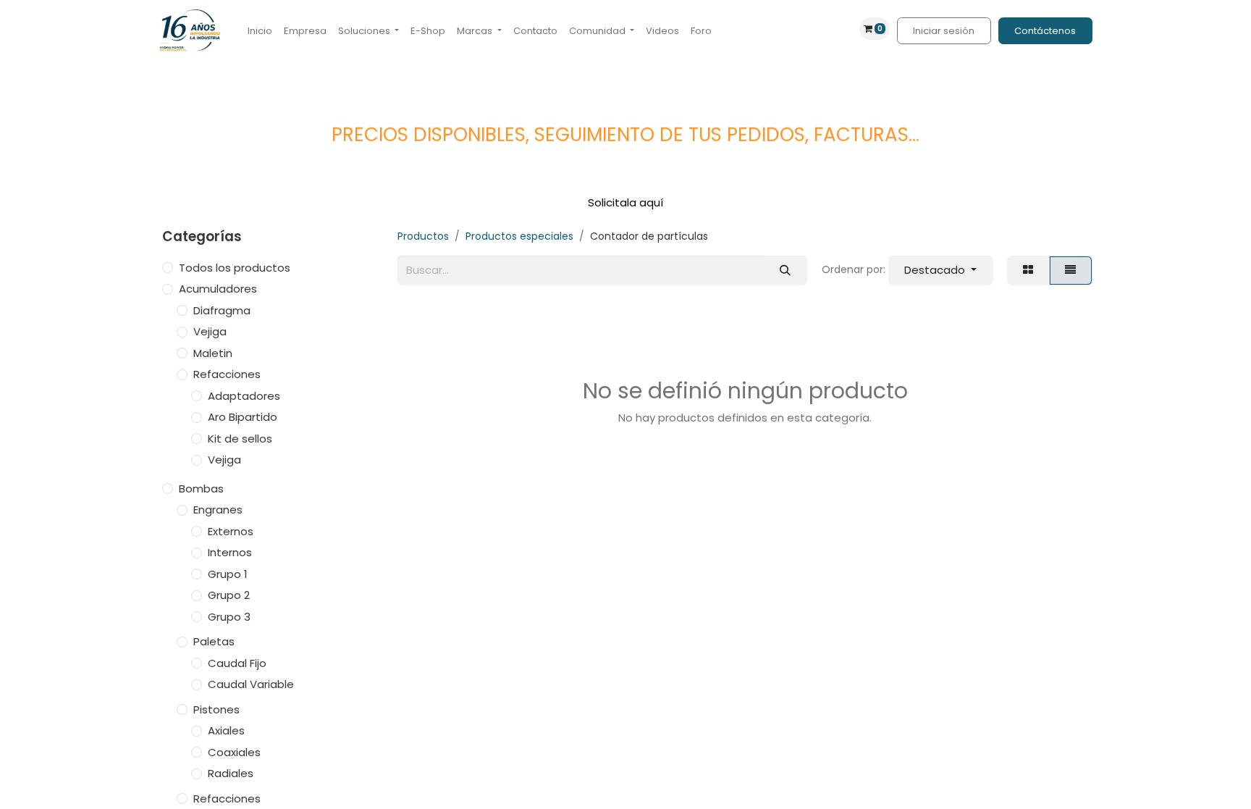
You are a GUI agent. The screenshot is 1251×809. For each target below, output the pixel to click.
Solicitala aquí (625, 202)
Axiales (226, 730)
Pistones (216, 709)
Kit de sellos (240, 438)
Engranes (218, 509)
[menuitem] (260, 31)
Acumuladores (218, 288)
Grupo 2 (229, 595)
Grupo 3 (229, 616)
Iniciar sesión (943, 31)
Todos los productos (234, 267)
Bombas (201, 488)
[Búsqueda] (784, 270)
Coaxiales (234, 752)
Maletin (212, 353)
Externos (230, 531)
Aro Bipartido (242, 416)
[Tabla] (1028, 270)
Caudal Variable (251, 684)
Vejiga (210, 331)
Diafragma (221, 310)
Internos (230, 552)
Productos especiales (519, 236)
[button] (940, 270)
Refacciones (227, 374)
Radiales (230, 773)
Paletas (214, 641)
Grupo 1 (228, 574)
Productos (423, 236)
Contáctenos (1045, 31)
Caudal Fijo (237, 663)
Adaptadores (244, 395)
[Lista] (1070, 270)
